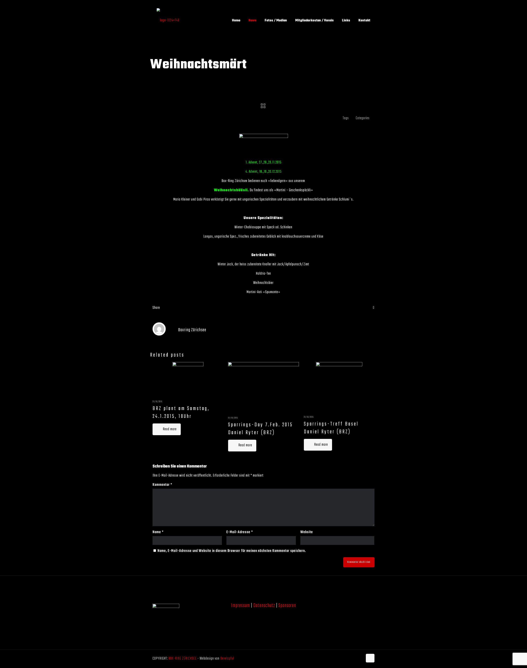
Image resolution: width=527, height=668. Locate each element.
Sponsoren (287, 606)
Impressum (240, 606)
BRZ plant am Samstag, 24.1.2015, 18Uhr (181, 413)
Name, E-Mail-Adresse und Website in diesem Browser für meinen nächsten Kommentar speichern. (231, 551)
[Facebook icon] (355, 659)
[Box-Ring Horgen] (168, 20)
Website (306, 532)
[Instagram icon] (360, 659)
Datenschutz (264, 606)
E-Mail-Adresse (239, 532)
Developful (227, 659)
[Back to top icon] (370, 658)
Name (158, 532)
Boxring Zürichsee (192, 329)
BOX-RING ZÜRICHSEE (183, 659)
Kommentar (162, 485)
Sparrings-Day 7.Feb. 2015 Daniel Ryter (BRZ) (260, 429)
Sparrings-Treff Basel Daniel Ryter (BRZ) (331, 428)
